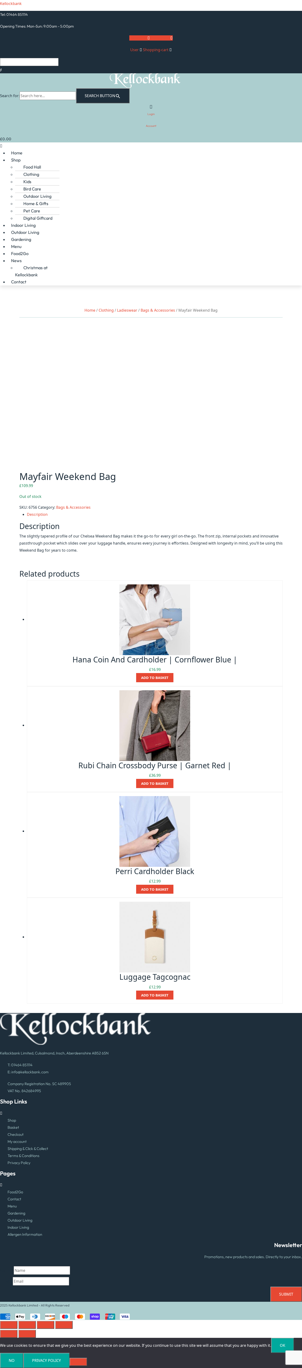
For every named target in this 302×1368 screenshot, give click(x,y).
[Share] (45, 1325)
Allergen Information (25, 1234)
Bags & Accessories (158, 310)
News (16, 260)
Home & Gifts (35, 203)
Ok (282, 1345)
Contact (18, 282)
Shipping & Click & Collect (28, 1148)
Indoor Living (23, 225)
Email (6, 1281)
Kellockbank (11, 3)
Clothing (31, 174)
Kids (27, 181)
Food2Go (20, 253)
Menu (16, 246)
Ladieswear (127, 310)
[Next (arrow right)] (27, 1334)
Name (7, 1270)
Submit (286, 1294)
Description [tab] (37, 514)
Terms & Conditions (23, 1155)
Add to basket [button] (154, 677)
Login (151, 114)
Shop (16, 160)
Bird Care (32, 189)
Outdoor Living (37, 196)
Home (16, 153)
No (12, 1360)
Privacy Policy (19, 1162)
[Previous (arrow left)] (8, 1334)
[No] (78, 1362)
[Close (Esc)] (64, 1325)
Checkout (16, 1134)
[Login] (151, 106)
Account (151, 126)
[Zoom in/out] (8, 1325)
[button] (151, 145)
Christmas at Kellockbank (31, 271)
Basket (13, 1127)
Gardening (21, 239)
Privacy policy (46, 1360)
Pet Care (31, 211)
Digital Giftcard (37, 218)
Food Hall (32, 167)
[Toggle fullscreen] (27, 1325)
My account (17, 1141)
